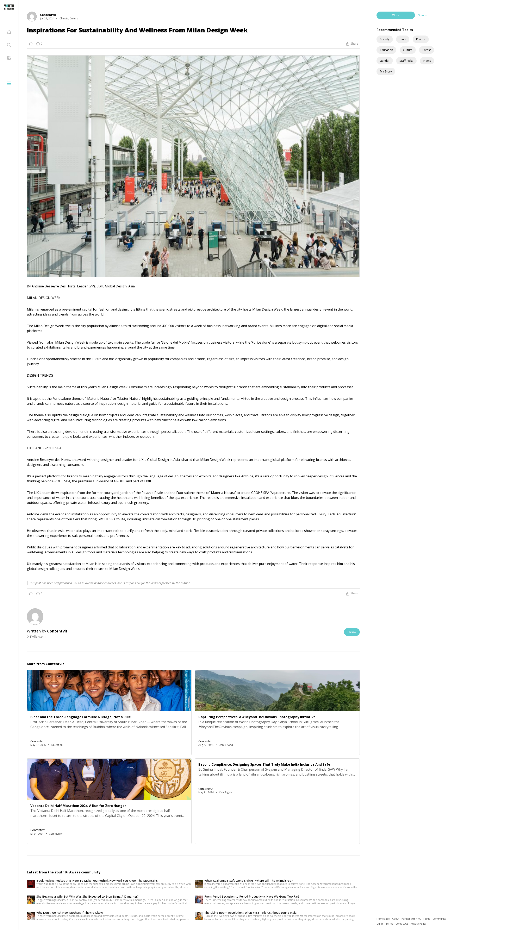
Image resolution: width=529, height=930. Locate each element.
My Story (386, 71)
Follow (351, 632)
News (427, 61)
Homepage (383, 919)
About (396, 919)
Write (395, 15)
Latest (426, 50)
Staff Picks (406, 61)
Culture (407, 50)
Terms (390, 923)
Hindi (402, 39)
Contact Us (402, 923)
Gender (385, 61)
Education (386, 50)
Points (427, 919)
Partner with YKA (411, 919)
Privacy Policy (418, 923)
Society (385, 39)
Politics (420, 39)
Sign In (422, 15)
